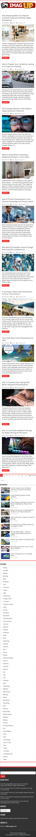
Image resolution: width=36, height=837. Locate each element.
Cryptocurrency (8, 604)
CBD (4, 593)
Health (5, 655)
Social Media (7, 731)
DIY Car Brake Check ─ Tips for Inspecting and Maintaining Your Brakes (21, 533)
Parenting (6, 703)
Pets (4, 706)
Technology (15, 204)
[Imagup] (18, 5)
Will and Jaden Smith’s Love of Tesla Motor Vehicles (22, 547)
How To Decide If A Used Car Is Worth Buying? (22, 518)
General (5, 646)
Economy (6, 613)
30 (25, 475)
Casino (13, 252)
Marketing (6, 686)
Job (4, 672)
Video (5, 759)
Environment (7, 621)
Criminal (6, 601)
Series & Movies (8, 725)
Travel (13, 296)
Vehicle (5, 756)
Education (6, 615)
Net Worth (6, 700)
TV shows (6, 751)
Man (4, 683)
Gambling (6, 641)
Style (4, 737)
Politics (5, 709)
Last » (3, 480)
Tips (4, 745)
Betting (5, 576)
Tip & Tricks (7, 742)
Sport (5, 734)
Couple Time (7, 599)
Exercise (5, 624)
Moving (5, 694)
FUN (4, 638)
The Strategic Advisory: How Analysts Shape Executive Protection (17, 793)
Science (5, 723)
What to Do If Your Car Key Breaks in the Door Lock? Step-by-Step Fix (22, 511)
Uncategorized (7, 754)
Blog (13, 113)
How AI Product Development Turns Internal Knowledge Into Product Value (14, 802)
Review (5, 720)
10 (18, 475)
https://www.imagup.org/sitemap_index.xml (14, 818)
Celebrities (6, 596)
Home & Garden (8, 658)
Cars (13, 69)
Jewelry (5, 669)
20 (22, 475)
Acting (5, 568)
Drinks (5, 610)
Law (4, 675)
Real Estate (6, 711)
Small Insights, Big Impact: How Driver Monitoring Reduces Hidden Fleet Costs (23, 504)
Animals (5, 570)
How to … (6, 661)
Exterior (5, 627)
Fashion (5, 630)
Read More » (5, 57)
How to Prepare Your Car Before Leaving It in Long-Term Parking (21, 489)
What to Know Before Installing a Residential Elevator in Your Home (17, 797)
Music (5, 697)
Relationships (7, 714)
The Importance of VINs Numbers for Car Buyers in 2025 (22, 525)
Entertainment (7, 618)
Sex (4, 728)
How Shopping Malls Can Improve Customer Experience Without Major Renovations (16, 18)
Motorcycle (6, 692)
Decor (5, 607)
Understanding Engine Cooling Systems (20, 496)
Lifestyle (5, 680)
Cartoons (6, 587)
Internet (5, 666)
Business (6, 582)
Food (4, 635)
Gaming (5, 644)
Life (4, 678)
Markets (5, 689)
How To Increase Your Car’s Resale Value (21, 554)
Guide (13, 23)
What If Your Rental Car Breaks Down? (22, 539)
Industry (6, 663)
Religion (5, 717)
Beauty (5, 573)
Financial (6, 632)
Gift (4, 649)
